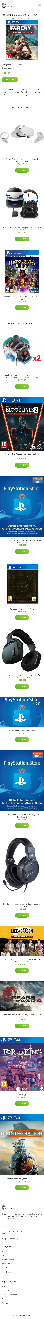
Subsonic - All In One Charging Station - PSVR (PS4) (22, 229)
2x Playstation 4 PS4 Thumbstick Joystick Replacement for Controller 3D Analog (22, 376)
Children (5, 1255)
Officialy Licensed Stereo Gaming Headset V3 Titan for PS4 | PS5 (22, 905)
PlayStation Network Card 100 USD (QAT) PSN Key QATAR (22, 816)
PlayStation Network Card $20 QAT (22, 731)
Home (4, 18)
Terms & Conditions (9, 1295)
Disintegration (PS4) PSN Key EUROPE (22, 1179)
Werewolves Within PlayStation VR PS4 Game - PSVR (22, 297)
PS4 (24, 65)
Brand (4, 1251)
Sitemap (5, 1303)
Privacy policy (7, 1299)
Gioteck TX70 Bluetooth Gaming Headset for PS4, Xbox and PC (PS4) (22, 676)
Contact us (6, 1290)
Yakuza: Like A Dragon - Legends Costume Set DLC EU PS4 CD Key (22, 960)
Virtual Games (7, 1268)
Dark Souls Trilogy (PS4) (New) (22, 609)
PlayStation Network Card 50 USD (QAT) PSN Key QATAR (22, 541)
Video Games (17, 65)
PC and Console (8, 1260)
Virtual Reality (7, 1272)
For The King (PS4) (22, 1095)
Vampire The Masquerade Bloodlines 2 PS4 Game (22, 455)
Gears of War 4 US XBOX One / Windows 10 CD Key (22, 1016)
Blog (3, 1286)
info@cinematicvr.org (10, 1239)
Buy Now (10, 80)
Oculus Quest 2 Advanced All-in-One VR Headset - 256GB (22, 160)
